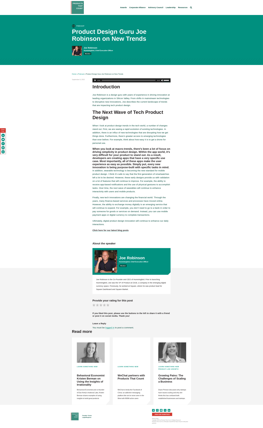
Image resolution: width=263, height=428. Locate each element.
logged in (109, 327)
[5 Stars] (107, 305)
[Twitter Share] (3, 139)
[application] (131, 80)
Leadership (171, 7)
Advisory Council (155, 7)
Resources (182, 7)
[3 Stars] (100, 305)
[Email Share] (3, 147)
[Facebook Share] (3, 143)
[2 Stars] (97, 305)
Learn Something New (87, 366)
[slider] (167, 80)
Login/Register (86, 417)
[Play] (95, 80)
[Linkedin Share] (3, 135)
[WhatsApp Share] (3, 151)
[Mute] (162, 80)
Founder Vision (87, 415)
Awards (123, 7)
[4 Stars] (104, 305)
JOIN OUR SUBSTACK (162, 414)
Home (74, 74)
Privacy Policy (155, 418)
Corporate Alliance (137, 7)
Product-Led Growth (168, 369)
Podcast (81, 74)
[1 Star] (93, 305)
